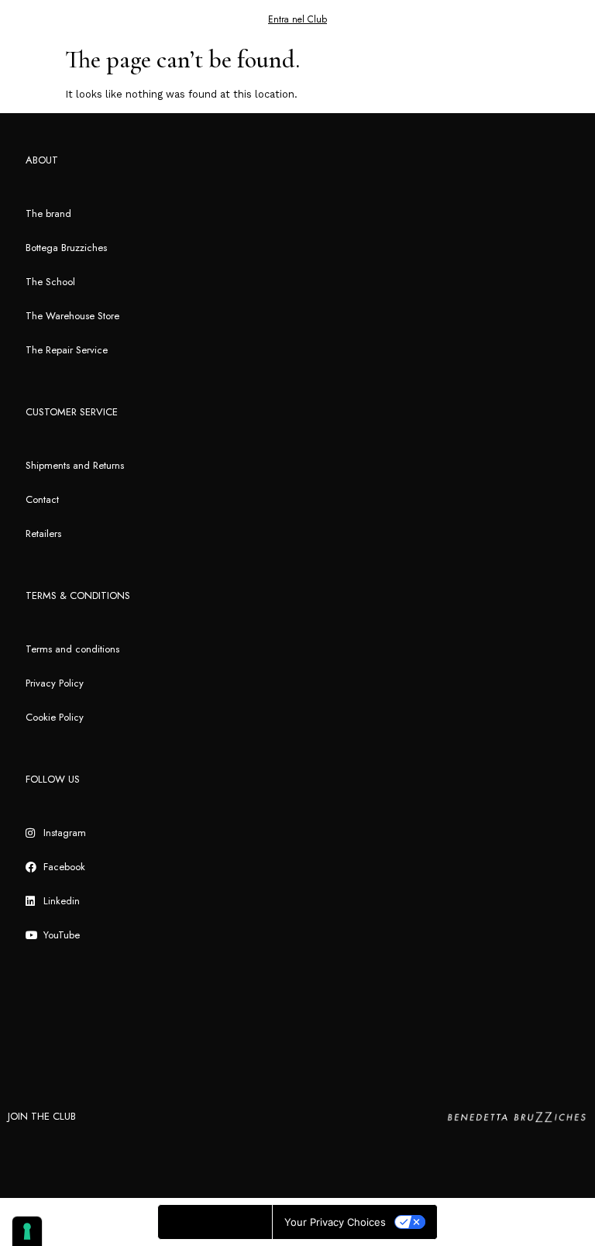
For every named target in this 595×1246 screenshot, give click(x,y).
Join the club (42, 1116)
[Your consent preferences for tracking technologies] (27, 1231)
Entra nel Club (297, 19)
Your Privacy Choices (335, 1222)
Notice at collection (215, 1222)
